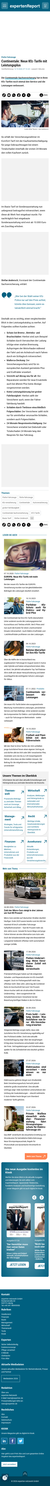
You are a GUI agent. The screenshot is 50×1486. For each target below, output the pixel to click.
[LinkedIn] (4, 1441)
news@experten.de (9, 1404)
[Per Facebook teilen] (19, 95)
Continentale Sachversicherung (20, 77)
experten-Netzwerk (9, 1395)
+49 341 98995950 (12, 1305)
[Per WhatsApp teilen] (14, 95)
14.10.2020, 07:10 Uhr (22, 69)
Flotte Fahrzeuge (8, 57)
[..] (32, 518)
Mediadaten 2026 (10, 1378)
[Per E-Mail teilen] (4, 95)
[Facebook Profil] (12, 1441)
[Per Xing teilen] (24, 95)
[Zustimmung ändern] (5, 1477)
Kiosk (32, 1433)
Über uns (5, 1392)
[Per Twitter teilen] (29, 95)
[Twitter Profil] (21, 1441)
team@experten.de (15, 1398)
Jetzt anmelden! (9, 1464)
